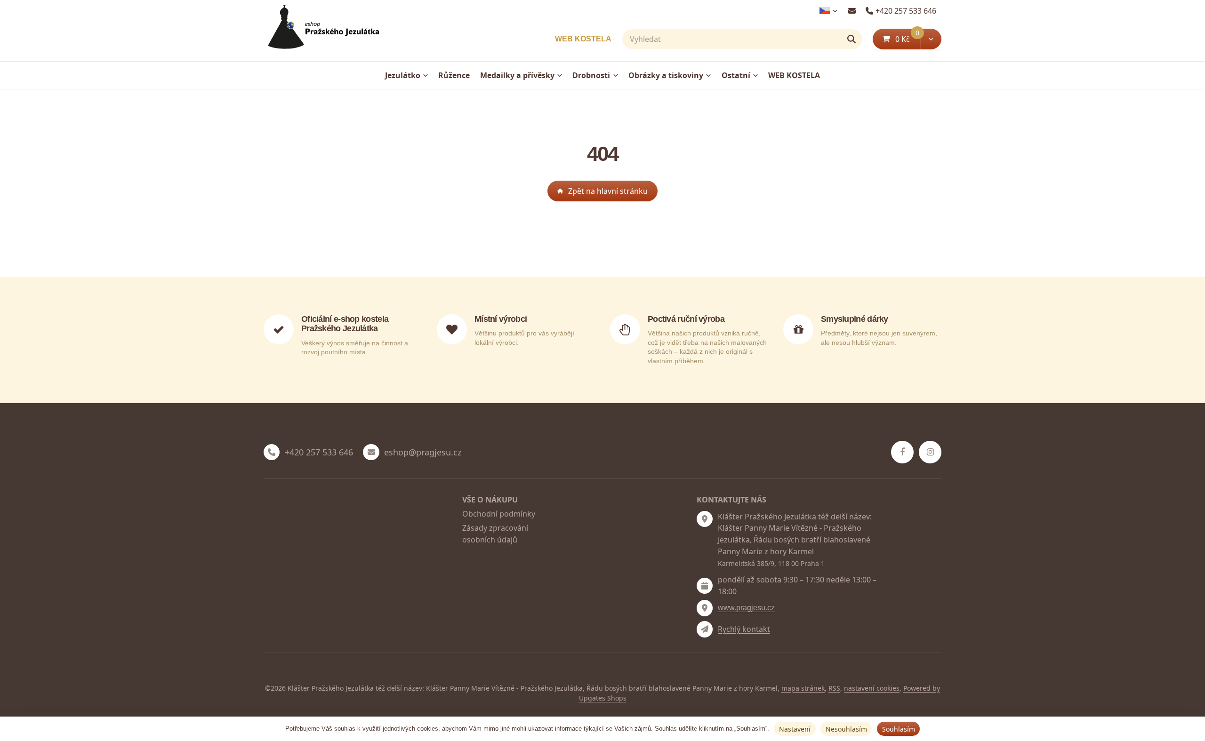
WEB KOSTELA (583, 39)
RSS (834, 688)
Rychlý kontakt (744, 629)
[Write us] (705, 629)
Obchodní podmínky (498, 514)
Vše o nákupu (490, 499)
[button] (930, 39)
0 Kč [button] (907, 39)
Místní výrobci (500, 319)
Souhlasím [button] (898, 729)
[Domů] (321, 31)
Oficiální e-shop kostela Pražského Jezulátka (344, 323)
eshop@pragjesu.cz (422, 452)
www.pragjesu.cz (746, 608)
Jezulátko (402, 75)
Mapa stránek (803, 688)
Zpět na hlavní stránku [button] (608, 191)
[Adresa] (705, 519)
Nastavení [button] (795, 729)
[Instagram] (930, 452)
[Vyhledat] (851, 39)
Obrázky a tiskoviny (665, 75)
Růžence (454, 75)
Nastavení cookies (872, 688)
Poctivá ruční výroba (686, 319)
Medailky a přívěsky (517, 75)
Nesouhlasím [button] (846, 729)
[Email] (851, 11)
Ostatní (736, 75)
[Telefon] (272, 452)
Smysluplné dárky (854, 319)
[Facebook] (902, 452)
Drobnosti (591, 75)
